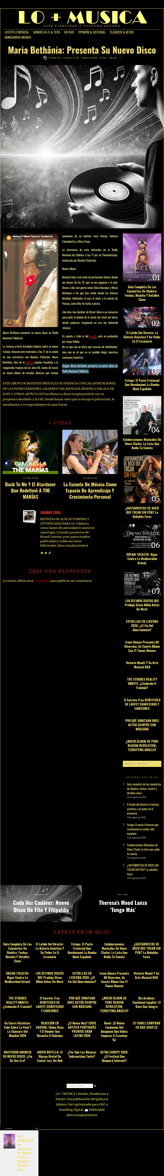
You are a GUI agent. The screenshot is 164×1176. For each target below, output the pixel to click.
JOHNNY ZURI (56, 58)
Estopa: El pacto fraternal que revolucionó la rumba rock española (142, 384)
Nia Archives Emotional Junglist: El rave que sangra (146, 1002)
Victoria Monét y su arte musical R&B (142, 664)
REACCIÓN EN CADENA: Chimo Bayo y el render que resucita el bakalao (50, 1029)
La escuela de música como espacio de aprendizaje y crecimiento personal (90, 490)
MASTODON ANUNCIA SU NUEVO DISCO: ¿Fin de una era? (17, 1056)
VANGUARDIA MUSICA (17, 37)
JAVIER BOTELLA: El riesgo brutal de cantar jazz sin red (50, 1056)
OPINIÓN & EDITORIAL (92, 32)
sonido (93, 336)
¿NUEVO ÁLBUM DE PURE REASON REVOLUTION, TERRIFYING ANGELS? (142, 745)
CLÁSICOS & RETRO (122, 32)
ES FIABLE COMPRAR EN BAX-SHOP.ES (146, 1025)
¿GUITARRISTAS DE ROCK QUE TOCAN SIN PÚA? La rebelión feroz (142, 512)
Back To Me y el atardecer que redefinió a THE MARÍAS (30, 490)
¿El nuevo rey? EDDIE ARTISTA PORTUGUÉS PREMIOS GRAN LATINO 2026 (82, 1029)
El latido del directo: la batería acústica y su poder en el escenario (142, 336)
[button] (158, 764)
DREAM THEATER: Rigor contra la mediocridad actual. (142, 558)
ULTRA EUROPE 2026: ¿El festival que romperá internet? (114, 1056)
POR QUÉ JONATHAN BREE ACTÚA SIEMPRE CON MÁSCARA (142, 724)
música (29, 362)
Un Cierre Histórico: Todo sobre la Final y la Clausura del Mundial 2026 (17, 1029)
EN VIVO (69, 32)
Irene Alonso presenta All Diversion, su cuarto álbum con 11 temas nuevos (142, 646)
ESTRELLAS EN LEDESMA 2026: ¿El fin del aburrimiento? (142, 625)
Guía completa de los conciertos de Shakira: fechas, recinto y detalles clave (142, 293)
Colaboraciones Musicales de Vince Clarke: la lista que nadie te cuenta (142, 443)
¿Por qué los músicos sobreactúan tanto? (82, 1054)
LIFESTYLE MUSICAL (16, 32)
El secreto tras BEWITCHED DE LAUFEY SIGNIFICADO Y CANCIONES (142, 704)
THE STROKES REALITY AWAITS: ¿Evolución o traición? (142, 683)
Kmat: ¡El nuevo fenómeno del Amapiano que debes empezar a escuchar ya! (114, 1031)
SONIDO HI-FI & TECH (46, 32)
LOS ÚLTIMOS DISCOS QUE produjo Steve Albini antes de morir (142, 604)
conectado (42, 581)
